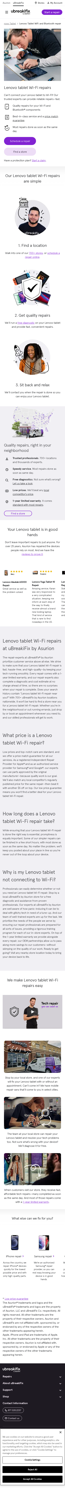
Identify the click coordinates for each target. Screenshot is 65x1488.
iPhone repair (14, 1256)
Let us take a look (22, 483)
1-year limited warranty (36, 1202)
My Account (56, 2)
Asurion (6, 2)
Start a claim (39, 160)
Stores (41, 2)
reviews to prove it (32, 554)
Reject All (32, 1469)
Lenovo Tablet (9, 23)
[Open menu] (7, 12)
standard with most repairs (28, 504)
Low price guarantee (16, 1298)
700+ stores (36, 253)
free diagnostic (26, 322)
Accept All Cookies (32, 1479)
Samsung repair (43, 1256)
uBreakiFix (18, 2)
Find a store (18, 513)
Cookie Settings (32, 1459)
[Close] (60, 1432)
